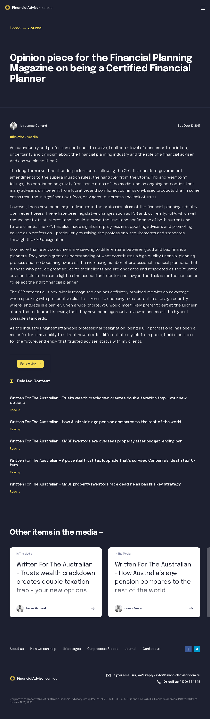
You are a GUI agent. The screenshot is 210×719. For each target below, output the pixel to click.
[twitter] (197, 649)
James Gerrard (36, 126)
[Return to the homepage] (28, 7)
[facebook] (188, 649)
